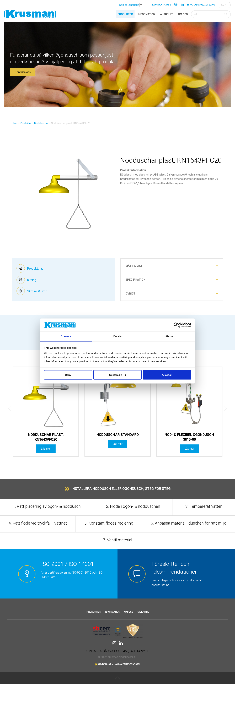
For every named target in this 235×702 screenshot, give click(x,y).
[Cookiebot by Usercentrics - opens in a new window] (176, 325)
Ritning (31, 280)
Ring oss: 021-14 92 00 (201, 4)
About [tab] (169, 336)
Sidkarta (143, 612)
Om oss (183, 14)
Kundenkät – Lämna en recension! (119, 664)
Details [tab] (117, 336)
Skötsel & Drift (36, 291)
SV (222, 5)
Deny (68, 374)
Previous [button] (7, 409)
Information (146, 14)
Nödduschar (41, 123)
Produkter (125, 14)
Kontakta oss (161, 4)
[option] (46, 414)
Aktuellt (166, 14)
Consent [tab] (66, 336)
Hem (14, 123)
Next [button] (223, 409)
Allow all (167, 374)
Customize (115, 374)
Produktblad (35, 268)
